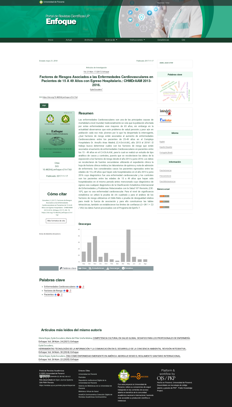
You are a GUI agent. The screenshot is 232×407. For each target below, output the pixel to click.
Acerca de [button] (110, 40)
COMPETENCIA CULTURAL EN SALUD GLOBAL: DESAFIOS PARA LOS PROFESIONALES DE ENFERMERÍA (141, 338)
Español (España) (166, 147)
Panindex (82, 377)
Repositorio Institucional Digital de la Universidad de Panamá (92, 381)
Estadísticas (163, 40)
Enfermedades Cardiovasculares (60, 286)
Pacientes (49, 294)
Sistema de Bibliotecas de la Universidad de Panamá (95, 387)
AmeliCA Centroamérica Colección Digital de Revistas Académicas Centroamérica (95, 395)
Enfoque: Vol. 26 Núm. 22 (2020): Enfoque (59, 359)
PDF (44, 106)
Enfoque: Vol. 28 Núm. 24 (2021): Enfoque (59, 341)
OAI (183, 40)
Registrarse (160, 3)
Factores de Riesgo (53, 290)
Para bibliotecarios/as (167, 181)
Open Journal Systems (64, 380)
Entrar (167, 3)
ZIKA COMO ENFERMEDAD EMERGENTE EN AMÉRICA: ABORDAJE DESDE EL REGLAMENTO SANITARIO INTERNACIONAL (123, 356)
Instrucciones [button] (136, 40)
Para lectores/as (165, 170)
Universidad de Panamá (88, 374)
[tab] (68, 268)
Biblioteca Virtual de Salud (88, 391)
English (162, 141)
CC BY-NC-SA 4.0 (63, 376)
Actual (69, 40)
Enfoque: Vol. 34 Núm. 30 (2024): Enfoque (59, 352)
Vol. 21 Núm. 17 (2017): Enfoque (96, 72)
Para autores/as (165, 176)
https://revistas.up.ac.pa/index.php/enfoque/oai (57, 385)
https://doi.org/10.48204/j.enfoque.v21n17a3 (60, 97)
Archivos (88, 40)
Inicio (50, 40)
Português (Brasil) (166, 152)
